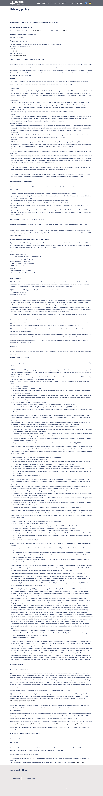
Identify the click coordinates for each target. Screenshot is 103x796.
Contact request (30, 778)
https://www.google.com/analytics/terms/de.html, (27, 724)
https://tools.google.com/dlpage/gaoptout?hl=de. (24, 701)
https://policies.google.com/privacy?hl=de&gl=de (70, 724)
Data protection (43, 788)
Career (80, 3)
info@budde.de (65, 31)
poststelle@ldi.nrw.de (20, 55)
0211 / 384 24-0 (16, 51)
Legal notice (37, 788)
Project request (16, 778)
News (64, 3)
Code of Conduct (55, 788)
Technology (56, 3)
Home (38, 3)
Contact (71, 3)
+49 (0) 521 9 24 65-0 (36, 31)
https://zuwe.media (78, 762)
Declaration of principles (63, 788)
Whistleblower (49, 788)
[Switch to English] (86, 3)
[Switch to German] (90, 3)
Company (45, 3)
